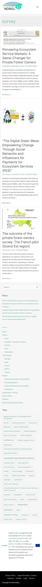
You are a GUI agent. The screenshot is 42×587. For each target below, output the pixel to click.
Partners (7, 345)
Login (25, 578)
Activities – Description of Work (15, 342)
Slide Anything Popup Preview (12, 402)
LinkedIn (18, 578)
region (18, 510)
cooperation (6, 66)
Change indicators (30, 431)
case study (6, 174)
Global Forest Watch (18, 475)
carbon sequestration (21, 427)
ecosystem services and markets (19, 458)
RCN (23, 544)
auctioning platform (18, 423)
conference (9, 440)
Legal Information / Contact (27, 575)
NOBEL (16, 533)
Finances (5, 399)
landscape (7, 479)
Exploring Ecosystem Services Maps (16, 379)
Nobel (4, 332)
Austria (6, 369)
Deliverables (8, 352)
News (6, 348)
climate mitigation (26, 435)
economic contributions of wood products (18, 449)
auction (6, 423)
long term (7, 495)
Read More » (6, 94)
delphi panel (8, 445)
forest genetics (23, 463)
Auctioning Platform (11, 382)
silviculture (25, 515)
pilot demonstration (10, 499)
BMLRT (21, 538)
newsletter (18, 495)
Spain (6, 362)
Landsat (31, 475)
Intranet (31, 578)
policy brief (32, 499)
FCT (10, 547)
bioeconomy (33, 423)
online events (30, 495)
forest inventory (9, 467)
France (6, 365)
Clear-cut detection (10, 435)
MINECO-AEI (13, 544)
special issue (8, 519)
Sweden (7, 372)
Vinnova (22, 541)
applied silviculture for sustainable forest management (17, 418)
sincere (34, 515)
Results (4, 375)
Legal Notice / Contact (10, 392)
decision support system (26, 440)
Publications (8, 389)
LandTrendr (18, 479)
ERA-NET (22, 536)
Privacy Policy (7, 396)
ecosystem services (10, 453)
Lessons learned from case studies (16, 386)
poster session (9, 505)
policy (22, 499)
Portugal (7, 359)
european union (9, 463)
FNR (13, 541)
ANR (30, 538)
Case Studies (6, 355)
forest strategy (17, 471)
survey (22, 66)
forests (6, 471)
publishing (8, 510)
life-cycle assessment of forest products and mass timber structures (21, 489)
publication (15, 66)
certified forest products (12, 431)
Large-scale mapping (11, 484)
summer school (21, 519)
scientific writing (11, 515)
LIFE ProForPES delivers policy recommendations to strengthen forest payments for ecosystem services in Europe (20, 304)
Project (4, 335)
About (6, 338)
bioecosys (7, 427)
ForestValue (13, 538)
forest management (24, 467)
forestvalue (29, 471)
